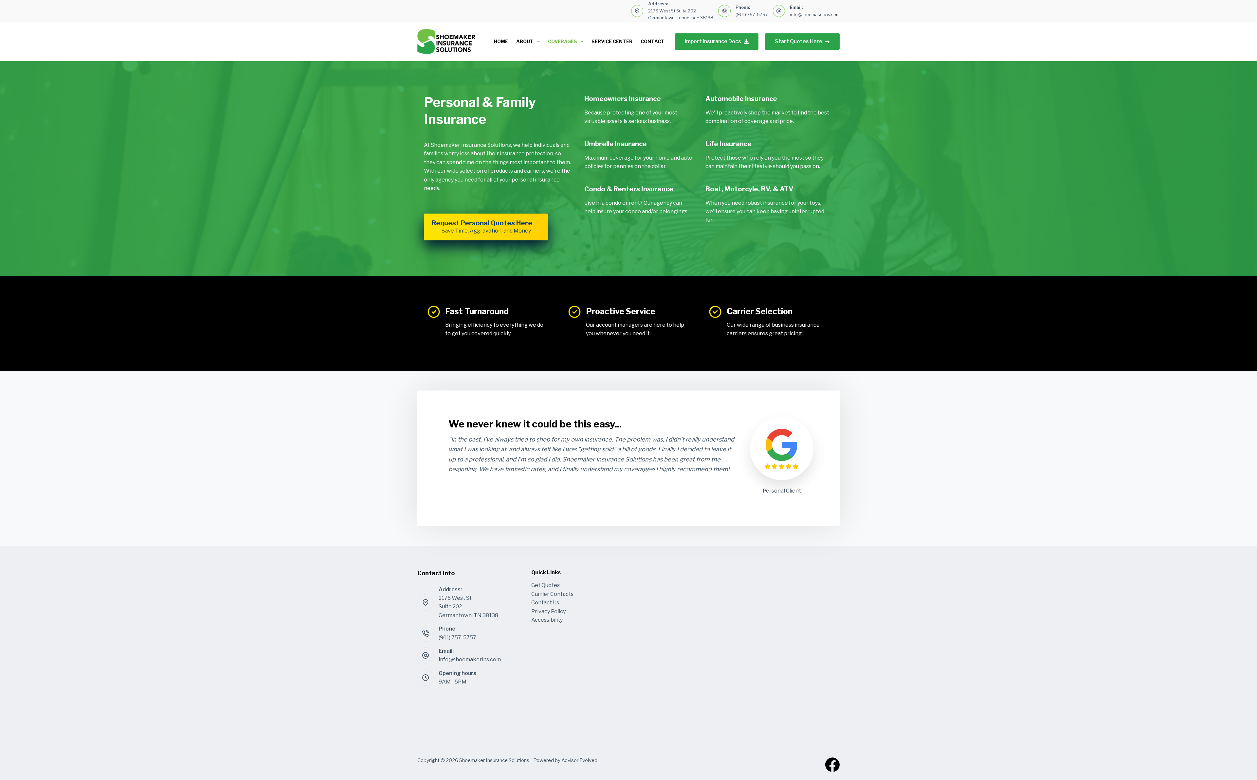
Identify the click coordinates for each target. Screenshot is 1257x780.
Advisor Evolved (579, 760)
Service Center (612, 41)
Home (501, 41)
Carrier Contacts (552, 594)
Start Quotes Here (798, 41)
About (525, 41)
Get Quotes (545, 585)
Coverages (562, 41)
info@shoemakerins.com (815, 14)
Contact (653, 41)
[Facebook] (832, 764)
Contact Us (545, 602)
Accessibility (547, 620)
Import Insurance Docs (713, 41)
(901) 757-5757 (752, 14)
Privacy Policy (548, 611)
